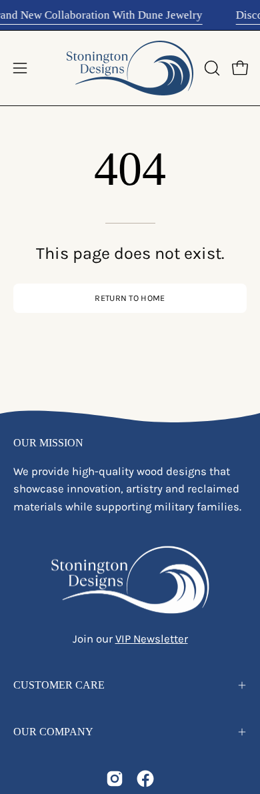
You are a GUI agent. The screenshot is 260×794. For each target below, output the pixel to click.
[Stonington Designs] (130, 68)
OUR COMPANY (53, 731)
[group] (130, 15)
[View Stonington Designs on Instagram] (115, 779)
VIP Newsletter (151, 639)
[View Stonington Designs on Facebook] (145, 779)
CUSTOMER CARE (59, 685)
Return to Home (130, 298)
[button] (210, 68)
